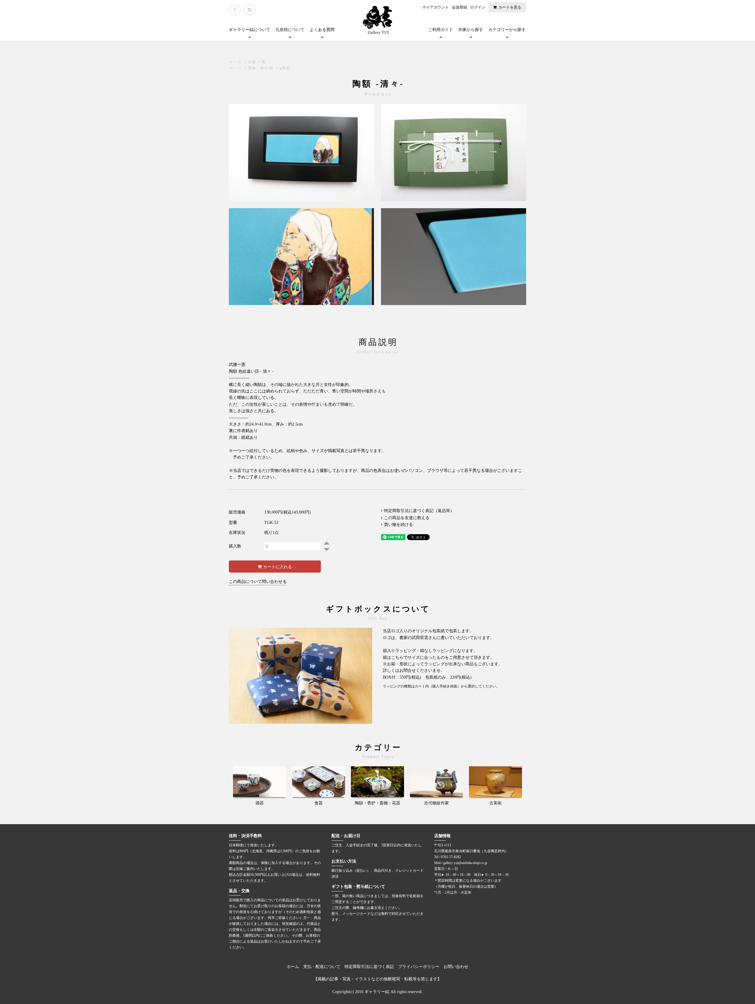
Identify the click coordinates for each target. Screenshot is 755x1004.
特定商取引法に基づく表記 (369, 966)
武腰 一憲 (257, 62)
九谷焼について (289, 29)
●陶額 (284, 68)
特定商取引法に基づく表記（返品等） (419, 510)
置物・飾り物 (260, 68)
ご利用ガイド (440, 29)
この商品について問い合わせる (258, 581)
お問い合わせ (456, 966)
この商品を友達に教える (406, 518)
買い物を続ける (398, 524)
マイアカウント (435, 7)
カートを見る (509, 7)
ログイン (477, 7)
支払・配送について (321, 966)
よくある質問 (322, 29)
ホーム (235, 62)
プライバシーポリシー (418, 966)
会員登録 (459, 7)
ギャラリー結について (249, 29)
